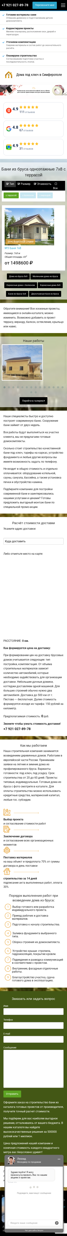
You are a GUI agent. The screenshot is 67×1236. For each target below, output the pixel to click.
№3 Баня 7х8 (13, 248)
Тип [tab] (11, 184)
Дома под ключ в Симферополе (39, 75)
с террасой (11, 195)
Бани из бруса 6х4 (17, 294)
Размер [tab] (25, 184)
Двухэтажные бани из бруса (45, 294)
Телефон (8, 1019)
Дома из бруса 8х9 (18, 276)
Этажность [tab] (43, 184)
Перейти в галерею (33, 400)
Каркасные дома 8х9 (50, 285)
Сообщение (9, 1047)
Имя (5, 1006)
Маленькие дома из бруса (45, 276)
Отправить (12, 1093)
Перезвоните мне (44, 5)
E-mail (6, 1033)
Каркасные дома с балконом (21, 285)
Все (55, 188)
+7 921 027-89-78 (15, 5)
